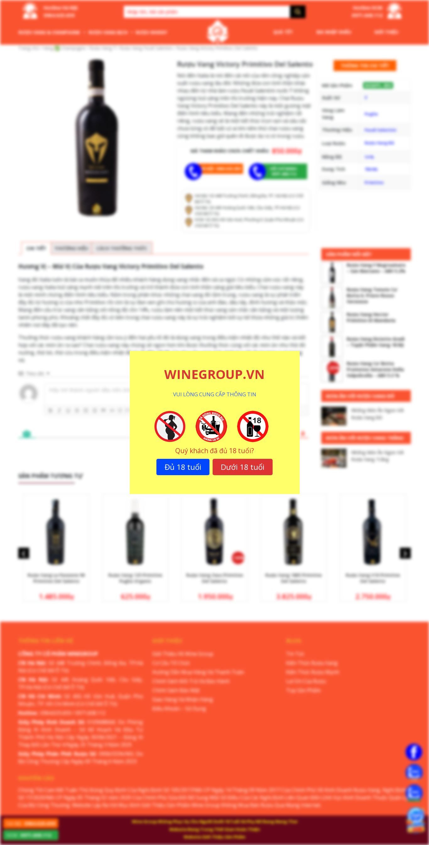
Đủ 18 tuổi (183, 467)
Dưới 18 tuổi (242, 467)
